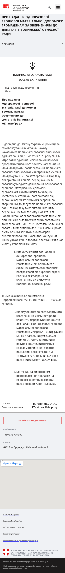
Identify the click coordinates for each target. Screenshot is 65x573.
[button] (58, 7)
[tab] (32, 45)
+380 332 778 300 (12, 434)
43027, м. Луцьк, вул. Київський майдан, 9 (25, 447)
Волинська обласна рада (21, 6)
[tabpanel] (32, 235)
